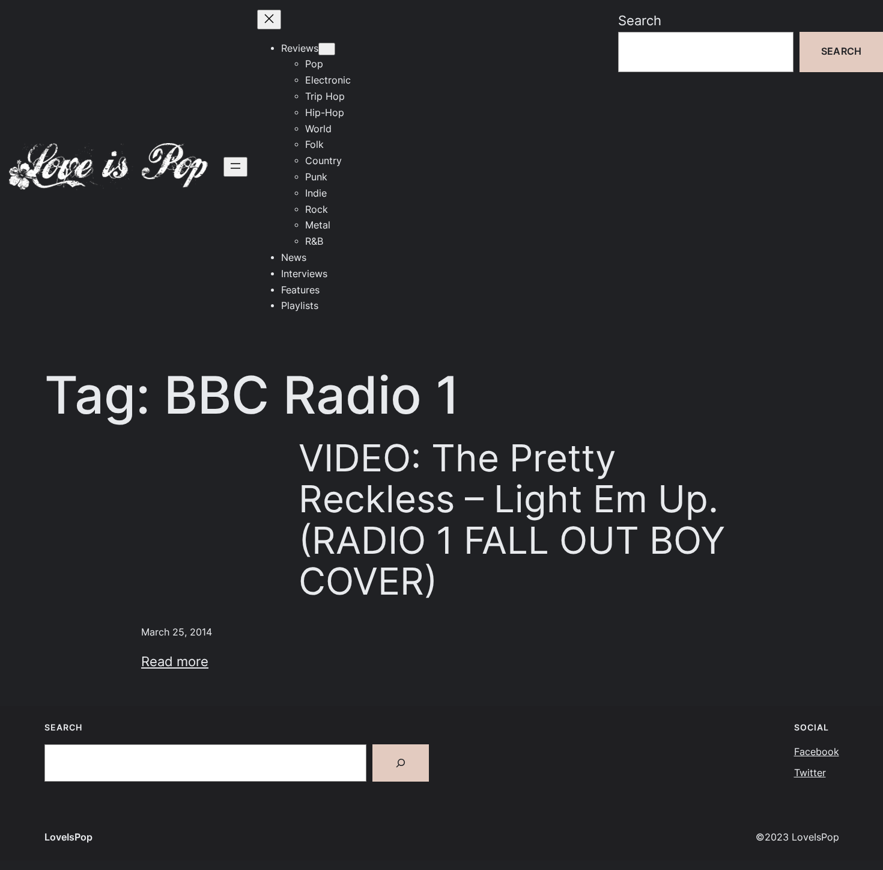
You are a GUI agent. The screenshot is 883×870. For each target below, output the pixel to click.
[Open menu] (235, 167)
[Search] (400, 763)
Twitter (810, 773)
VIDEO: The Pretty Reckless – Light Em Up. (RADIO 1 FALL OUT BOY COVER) (512, 520)
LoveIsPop (68, 837)
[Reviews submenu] (326, 49)
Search (639, 20)
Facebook (816, 752)
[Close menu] (269, 19)
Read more (174, 661)
